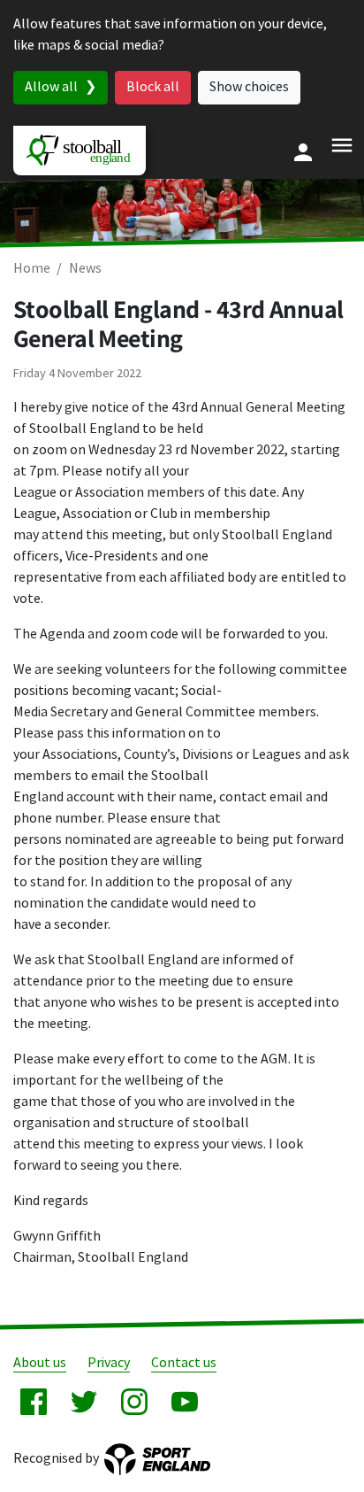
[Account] (303, 152)
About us (39, 1363)
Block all (152, 87)
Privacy (108, 1363)
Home (31, 268)
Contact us (183, 1363)
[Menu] (341, 145)
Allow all (51, 87)
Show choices (249, 87)
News (85, 268)
